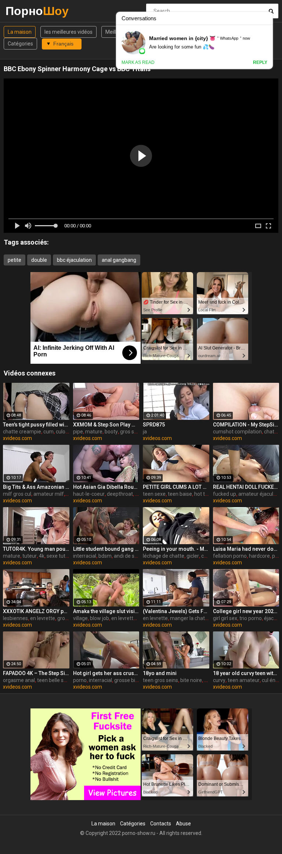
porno (80, 680)
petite (14, 260)
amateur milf (48, 494)
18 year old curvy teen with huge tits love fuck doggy (246, 673)
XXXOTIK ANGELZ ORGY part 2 (36, 611)
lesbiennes (15, 618)
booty (111, 432)
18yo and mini (160, 673)
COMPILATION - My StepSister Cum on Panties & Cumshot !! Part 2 (246, 425)
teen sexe (154, 494)
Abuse (183, 823)
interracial (84, 556)
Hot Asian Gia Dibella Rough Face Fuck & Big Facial (106, 487)
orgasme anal (19, 680)
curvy (219, 680)
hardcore (259, 556)
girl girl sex (225, 618)
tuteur (29, 556)
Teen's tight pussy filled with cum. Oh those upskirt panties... (36, 425)
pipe (78, 432)
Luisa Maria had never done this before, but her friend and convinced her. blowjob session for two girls (246, 549)
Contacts (160, 823)
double (39, 260)
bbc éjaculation (74, 260)
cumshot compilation (237, 432)
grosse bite (127, 680)
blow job (99, 618)
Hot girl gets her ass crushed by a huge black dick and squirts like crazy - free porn (106, 673)
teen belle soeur (55, 680)
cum (48, 432)
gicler (193, 556)
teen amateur (244, 680)
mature (93, 432)
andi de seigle (129, 556)
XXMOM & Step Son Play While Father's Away (106, 425)
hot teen (204, 494)
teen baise (180, 494)
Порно (25, 11)
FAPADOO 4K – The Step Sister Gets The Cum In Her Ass (36, 673)
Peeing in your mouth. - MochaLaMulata (176, 549)
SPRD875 (154, 425)
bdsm (105, 556)
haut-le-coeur (89, 494)
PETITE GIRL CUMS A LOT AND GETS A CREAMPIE (176, 487)
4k (41, 556)
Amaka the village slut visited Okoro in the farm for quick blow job (106, 611)
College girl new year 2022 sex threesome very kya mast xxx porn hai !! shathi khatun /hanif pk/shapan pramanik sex (246, 611)
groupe (65, 618)
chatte (208, 556)
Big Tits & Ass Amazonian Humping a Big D (36, 487)
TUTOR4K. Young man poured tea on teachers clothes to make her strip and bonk (36, 549)
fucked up (224, 494)
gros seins (132, 432)
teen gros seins (160, 680)
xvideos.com (17, 438)
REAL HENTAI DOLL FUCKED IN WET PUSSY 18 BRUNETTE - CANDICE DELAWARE (246, 487)
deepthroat (120, 494)
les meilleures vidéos (68, 32)
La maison (20, 32)
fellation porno (230, 556)
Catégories (20, 44)
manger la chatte (190, 618)
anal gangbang (119, 260)
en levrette (42, 618)
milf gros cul (17, 494)
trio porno (250, 618)
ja (145, 432)
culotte (64, 432)
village (80, 618)
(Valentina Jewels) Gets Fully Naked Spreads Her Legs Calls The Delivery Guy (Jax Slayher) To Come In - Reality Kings (176, 611)
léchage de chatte (163, 556)
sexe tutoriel (61, 556)
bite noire (191, 680)
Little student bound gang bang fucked (106, 549)
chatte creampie (22, 432)
